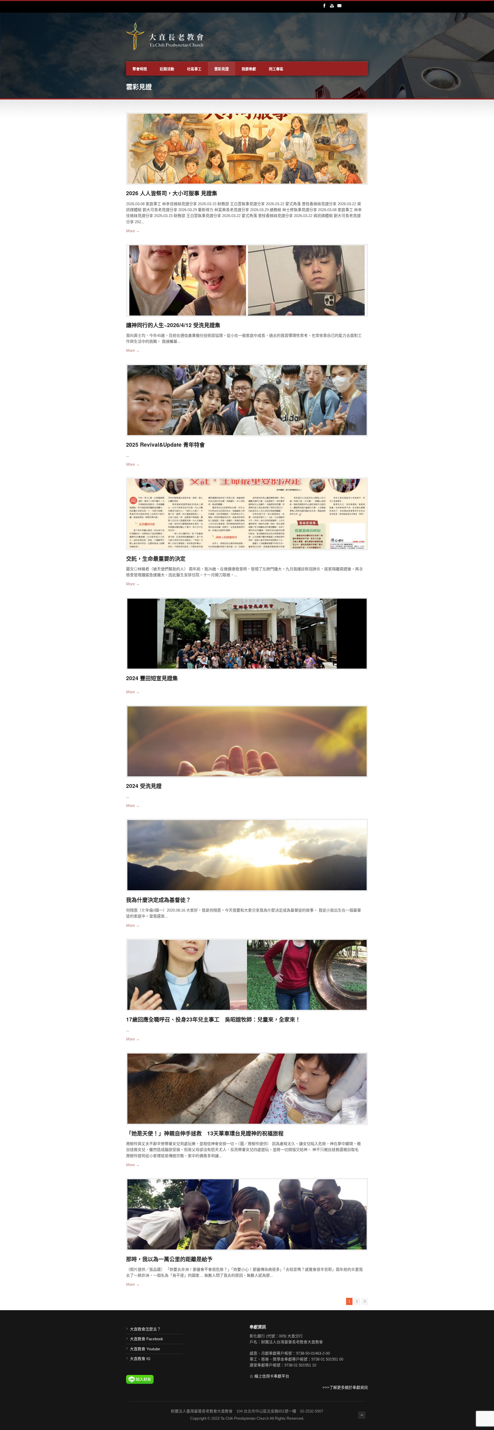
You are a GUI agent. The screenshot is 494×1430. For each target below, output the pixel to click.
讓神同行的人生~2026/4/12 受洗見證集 (173, 325)
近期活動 (167, 68)
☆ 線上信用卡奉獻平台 (269, 1376)
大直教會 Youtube (145, 1349)
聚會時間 (140, 68)
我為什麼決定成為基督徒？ (158, 899)
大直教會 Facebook (146, 1339)
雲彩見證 (221, 68)
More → (133, 231)
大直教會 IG (140, 1358)
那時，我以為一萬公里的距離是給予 (169, 1259)
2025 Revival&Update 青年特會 (165, 444)
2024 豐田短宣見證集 (152, 678)
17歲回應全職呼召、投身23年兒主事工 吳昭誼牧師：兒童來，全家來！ (213, 1019)
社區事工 (194, 68)
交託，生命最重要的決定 (156, 558)
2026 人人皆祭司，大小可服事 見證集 (171, 193)
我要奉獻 (249, 68)
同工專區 (276, 68)
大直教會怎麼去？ (145, 1329)
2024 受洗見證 (144, 785)
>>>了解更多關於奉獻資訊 (345, 1387)
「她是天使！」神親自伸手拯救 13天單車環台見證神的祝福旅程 (205, 1133)
